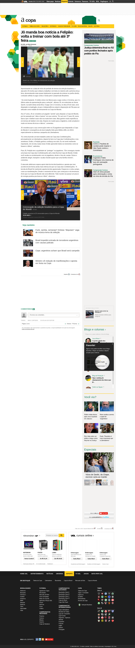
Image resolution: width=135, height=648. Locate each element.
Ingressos (81, 594)
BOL (97, 1)
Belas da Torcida (44, 598)
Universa (78, 1)
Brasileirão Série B (64, 594)
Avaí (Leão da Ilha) (112, 611)
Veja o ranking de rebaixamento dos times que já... (101, 380)
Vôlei (21, 610)
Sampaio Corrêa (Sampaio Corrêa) (102, 620)
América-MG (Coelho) (102, 611)
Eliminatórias (81, 598)
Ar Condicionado (40, 564)
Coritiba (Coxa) (102, 596)
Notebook (50, 564)
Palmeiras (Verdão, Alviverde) (98, 603)
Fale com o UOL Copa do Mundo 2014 (84, 528)
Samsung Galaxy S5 (28, 564)
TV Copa (74, 26)
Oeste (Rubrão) (105, 617)
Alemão (61, 619)
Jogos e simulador (83, 592)
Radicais (22, 604)
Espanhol (61, 621)
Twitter (40, 639)
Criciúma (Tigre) (105, 596)
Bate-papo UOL (97, 573)
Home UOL (24, 573)
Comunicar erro (74, 274)
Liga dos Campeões (64, 613)
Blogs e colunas (94, 329)
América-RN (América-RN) (105, 611)
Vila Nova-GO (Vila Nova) (112, 620)
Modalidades (25, 588)
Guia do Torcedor (64, 26)
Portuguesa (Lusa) (98, 620)
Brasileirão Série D (64, 598)
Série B (99, 608)
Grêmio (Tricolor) (109, 600)
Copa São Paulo (63, 602)
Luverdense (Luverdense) (109, 614)
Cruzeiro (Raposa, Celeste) (109, 596)
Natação (22, 602)
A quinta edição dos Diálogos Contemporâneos (101, 342)
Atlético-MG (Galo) (98, 593)
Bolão (90, 26)
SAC (43, 1)
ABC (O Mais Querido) (98, 611)
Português (62, 629)
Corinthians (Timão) (98, 596)
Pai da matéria (82, 26)
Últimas (24, 26)
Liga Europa (62, 615)
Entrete (70, 1)
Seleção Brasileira (87, 604)
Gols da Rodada (44, 596)
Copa (30, 20)
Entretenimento (37, 573)
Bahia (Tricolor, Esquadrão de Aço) (105, 593)
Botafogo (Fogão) (109, 593)
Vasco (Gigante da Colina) (109, 620)
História (96, 26)
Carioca (41, 618)
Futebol (22, 596)
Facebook (37, 639)
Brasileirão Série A (64, 592)
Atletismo (23, 590)
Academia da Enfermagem (78, 564)
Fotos (41, 606)
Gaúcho (41, 622)
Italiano (61, 627)
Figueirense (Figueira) (112, 596)
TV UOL (92, 1)
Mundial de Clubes (64, 611)
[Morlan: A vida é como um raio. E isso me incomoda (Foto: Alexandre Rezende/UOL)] (111, 485)
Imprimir (66, 274)
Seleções (45, 26)
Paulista (41, 616)
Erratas (99, 528)
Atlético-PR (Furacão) (102, 593)
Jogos (86, 573)
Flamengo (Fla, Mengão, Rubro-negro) (98, 600)
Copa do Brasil (68, 580)
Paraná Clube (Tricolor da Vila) (109, 617)
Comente (33, 41)
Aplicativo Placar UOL (45, 600)
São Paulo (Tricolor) (105, 603)
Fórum (41, 602)
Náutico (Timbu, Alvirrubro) (102, 617)
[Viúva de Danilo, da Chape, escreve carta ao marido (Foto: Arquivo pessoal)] (99, 485)
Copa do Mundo (92, 580)
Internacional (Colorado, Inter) (112, 600)
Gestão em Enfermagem (93, 564)
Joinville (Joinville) (98, 617)
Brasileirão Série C (64, 596)
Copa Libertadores (64, 609)
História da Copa (82, 600)
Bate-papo (50, 1)
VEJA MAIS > (27, 215)
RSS (43, 639)
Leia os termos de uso (28, 329)
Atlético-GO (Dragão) (109, 611)
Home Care (105, 564)
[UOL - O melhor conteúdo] (24, 2)
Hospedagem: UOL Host (110, 646)
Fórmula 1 (23, 594)
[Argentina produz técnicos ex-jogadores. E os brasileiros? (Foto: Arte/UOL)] (105, 485)
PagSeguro (104, 1)
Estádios (53, 26)
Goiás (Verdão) (105, 600)
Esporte (64, 1)
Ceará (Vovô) (105, 614)
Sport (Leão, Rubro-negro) (109, 603)
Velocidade (23, 608)
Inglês (60, 625)
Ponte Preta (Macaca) (112, 617)
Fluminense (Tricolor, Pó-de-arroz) (102, 600)
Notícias (58, 1)
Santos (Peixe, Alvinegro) (102, 603)
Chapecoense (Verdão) (112, 593)
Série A (99, 590)
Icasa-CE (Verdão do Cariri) (112, 614)
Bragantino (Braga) (102, 614)
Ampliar (74, 49)
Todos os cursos (107, 536)
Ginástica (23, 598)
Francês (61, 623)
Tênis (21, 606)
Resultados (42, 592)
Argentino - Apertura (64, 617)
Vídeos (41, 608)
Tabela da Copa (34, 26)
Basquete (23, 592)
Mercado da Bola (80, 580)
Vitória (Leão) (112, 603)
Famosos (85, 1)
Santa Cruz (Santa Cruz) (105, 620)
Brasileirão (58, 580)
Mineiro (41, 620)
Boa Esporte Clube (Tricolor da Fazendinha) (98, 614)
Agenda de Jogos (44, 590)
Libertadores (48, 580)
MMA (21, 600)
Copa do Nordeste (44, 624)
